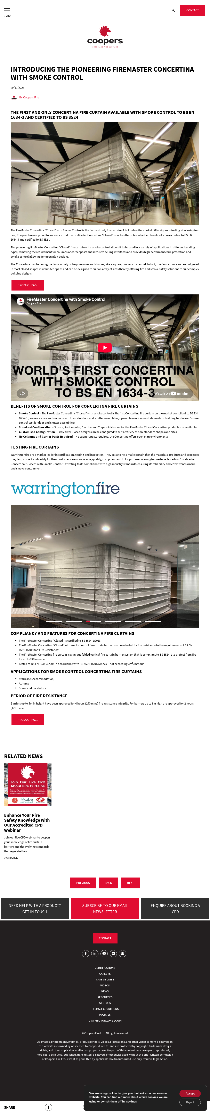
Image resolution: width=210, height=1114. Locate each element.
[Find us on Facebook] (85, 953)
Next (130, 883)
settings (131, 1102)
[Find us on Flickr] (113, 953)
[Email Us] (122, 953)
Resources (105, 997)
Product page (28, 285)
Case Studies (105, 979)
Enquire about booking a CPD (175, 908)
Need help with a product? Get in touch (35, 908)
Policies (105, 1014)
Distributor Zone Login (105, 1020)
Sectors (105, 1003)
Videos (105, 985)
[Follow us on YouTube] (104, 953)
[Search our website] (173, 10)
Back (108, 883)
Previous (83, 883)
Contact (192, 10)
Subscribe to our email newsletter (105, 908)
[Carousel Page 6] (153, 621)
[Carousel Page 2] (74, 621)
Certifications (105, 968)
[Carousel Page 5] (133, 621)
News (105, 991)
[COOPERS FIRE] (105, 37)
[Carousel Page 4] (113, 621)
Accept (190, 1094)
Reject (190, 1102)
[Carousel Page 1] (54, 621)
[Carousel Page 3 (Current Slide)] (94, 621)
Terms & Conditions (105, 1009)
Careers (105, 974)
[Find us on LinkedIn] (94, 953)
